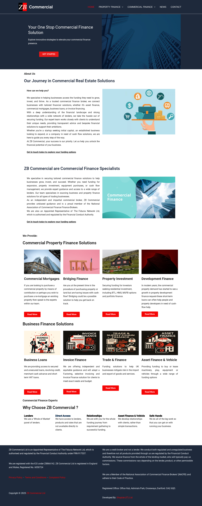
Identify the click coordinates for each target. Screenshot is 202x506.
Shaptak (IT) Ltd (124, 497)
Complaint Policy (57, 477)
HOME (91, 6)
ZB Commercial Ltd (36, 493)
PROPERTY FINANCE (110, 6)
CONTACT (176, 6)
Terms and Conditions (35, 477)
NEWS (163, 6)
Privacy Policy (15, 477)
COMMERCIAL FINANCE (140, 6)
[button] (122, 7)
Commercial (41, 6)
